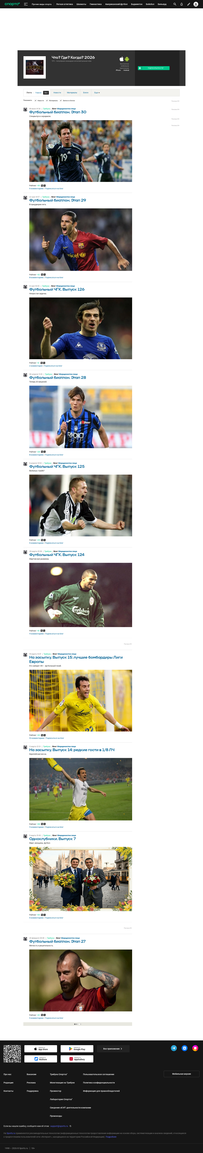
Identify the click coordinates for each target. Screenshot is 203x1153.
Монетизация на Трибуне (62, 1082)
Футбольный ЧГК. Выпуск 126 (57, 289)
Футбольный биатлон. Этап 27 (57, 941)
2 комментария (36, 366)
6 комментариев (36, 188)
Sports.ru (11, 1133)
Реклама (31, 1082)
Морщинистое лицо (66, 108)
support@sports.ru (59, 1126)
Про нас (7, 1074)
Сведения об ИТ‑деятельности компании (70, 1107)
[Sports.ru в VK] (185, 1048)
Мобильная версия (181, 1074)
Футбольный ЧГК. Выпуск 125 (57, 466)
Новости (57, 92)
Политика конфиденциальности (99, 1082)
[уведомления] (181, 4)
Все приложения (111, 1049)
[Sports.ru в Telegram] (174, 1048)
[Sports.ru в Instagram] (195, 1048)
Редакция (8, 1082)
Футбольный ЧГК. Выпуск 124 (56, 555)
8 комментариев (36, 277)
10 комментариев (36, 738)
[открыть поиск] (175, 4)
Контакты (8, 1091)
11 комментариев (36, 634)
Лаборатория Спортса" (61, 1099)
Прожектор (55, 1091)
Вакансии (31, 1074)
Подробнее (111, 1137)
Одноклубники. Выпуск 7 (52, 839)
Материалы (72, 92)
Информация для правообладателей (101, 1091)
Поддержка (32, 1091)
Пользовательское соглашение (98, 1074)
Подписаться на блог (54, 188)
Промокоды (56, 1116)
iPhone (118, 70)
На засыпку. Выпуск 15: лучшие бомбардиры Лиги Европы (76, 659)
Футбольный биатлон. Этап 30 (57, 112)
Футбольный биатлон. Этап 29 (57, 200)
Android (126, 70)
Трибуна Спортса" (58, 1074)
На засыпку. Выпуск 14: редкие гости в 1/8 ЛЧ (71, 750)
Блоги (85, 92)
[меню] (25, 4)
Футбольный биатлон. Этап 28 (57, 377)
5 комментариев (36, 1018)
